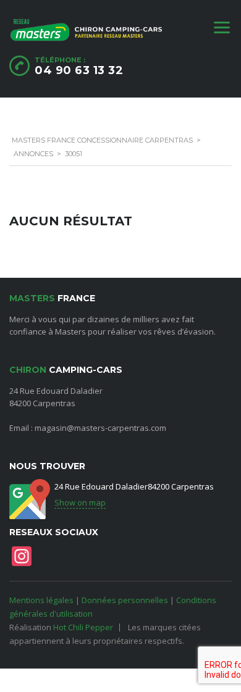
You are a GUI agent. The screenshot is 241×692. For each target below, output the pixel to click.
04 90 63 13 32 (79, 70)
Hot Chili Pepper (83, 627)
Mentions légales (41, 600)
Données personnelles (125, 600)
